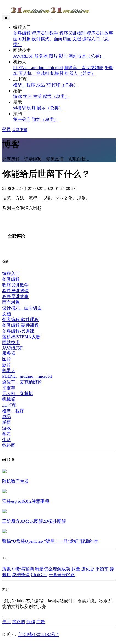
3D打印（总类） (62, 85)
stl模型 (19, 108)
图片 (53, 56)
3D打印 (9, 405)
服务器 (41, 56)
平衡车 (8, 387)
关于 (6, 621)
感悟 (6, 422)
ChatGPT (39, 574)
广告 (40, 621)
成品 (40, 85)
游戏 (17, 96)
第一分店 (22, 119)
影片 (63, 56)
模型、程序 (24, 85)
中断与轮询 (23, 569)
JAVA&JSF (23, 56)
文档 (76, 38)
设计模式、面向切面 (51, 38)
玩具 (31, 108)
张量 (75, 569)
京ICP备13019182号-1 (38, 634)
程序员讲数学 (45, 33)
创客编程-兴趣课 (18, 331)
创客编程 (22, 33)
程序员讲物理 (72, 33)
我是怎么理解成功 (52, 569)
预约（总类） (45, 119)
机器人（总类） (80, 73)
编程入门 (11, 273)
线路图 (8, 445)
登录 (6, 129)
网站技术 (11, 342)
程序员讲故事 (100, 33)
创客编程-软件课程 (20, 319)
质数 (6, 569)
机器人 (8, 370)
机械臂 (57, 73)
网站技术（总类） (86, 56)
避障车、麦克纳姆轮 (83, 67)
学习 (27, 96)
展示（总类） (50, 108)
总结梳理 (21, 574)
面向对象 (22, 38)
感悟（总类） (56, 96)
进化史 (87, 569)
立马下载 (19, 130)
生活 (37, 96)
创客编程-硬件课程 (20, 325)
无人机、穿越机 (34, 73)
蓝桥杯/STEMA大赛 (21, 336)
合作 (30, 621)
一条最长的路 (62, 574)
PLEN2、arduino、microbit (38, 67)
